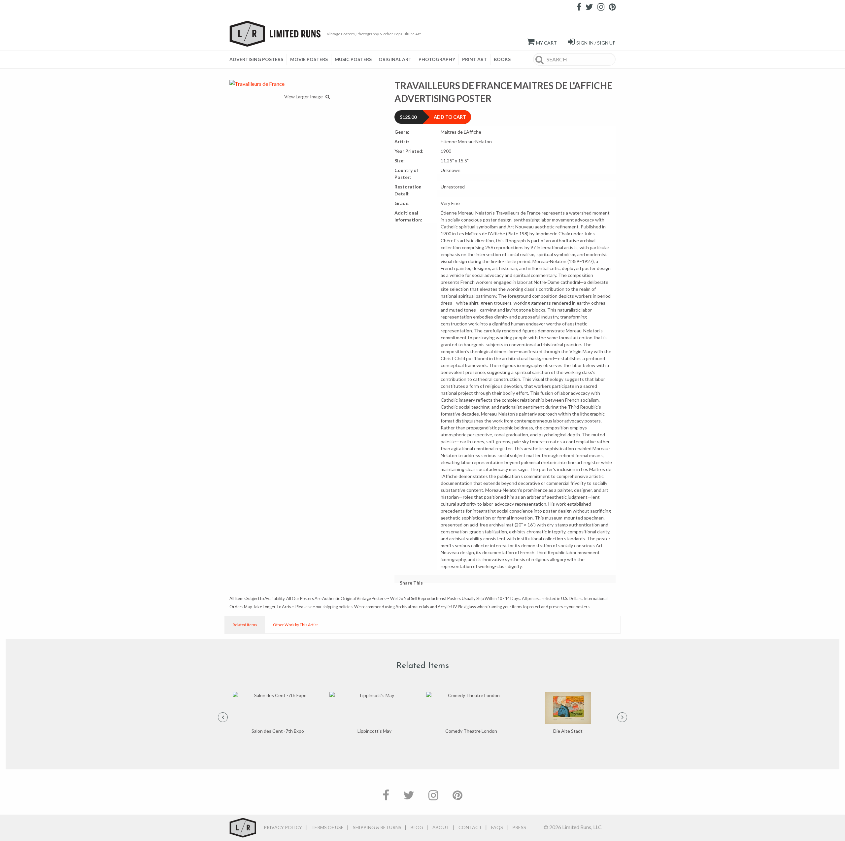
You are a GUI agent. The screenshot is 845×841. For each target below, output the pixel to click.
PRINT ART (474, 59)
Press (519, 827)
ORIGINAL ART (395, 59)
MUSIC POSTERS (353, 59)
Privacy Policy (283, 827)
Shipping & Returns (377, 827)
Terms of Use (327, 827)
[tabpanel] (277, 713)
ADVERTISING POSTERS (256, 59)
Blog (417, 827)
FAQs (497, 827)
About (440, 827)
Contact (470, 827)
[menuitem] (258, 59)
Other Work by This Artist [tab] (295, 624)
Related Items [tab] (245, 624)
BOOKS (502, 59)
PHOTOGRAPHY (437, 59)
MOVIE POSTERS (309, 59)
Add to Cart (450, 117)
